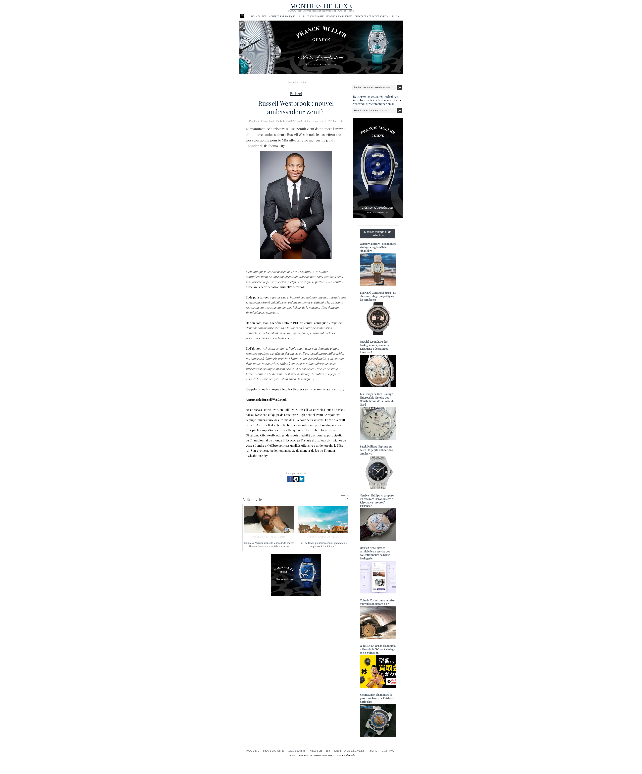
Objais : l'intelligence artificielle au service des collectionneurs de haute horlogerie (375, 553)
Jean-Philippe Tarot (264, 121)
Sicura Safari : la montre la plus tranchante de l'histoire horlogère (377, 698)
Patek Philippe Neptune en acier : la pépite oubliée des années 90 (376, 450)
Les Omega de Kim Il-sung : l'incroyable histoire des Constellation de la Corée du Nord (377, 399)
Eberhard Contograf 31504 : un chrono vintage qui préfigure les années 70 (378, 296)
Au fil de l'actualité (311, 16)
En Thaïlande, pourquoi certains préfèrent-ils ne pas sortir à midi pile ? (323, 544)
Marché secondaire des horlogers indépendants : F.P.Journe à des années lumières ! (375, 347)
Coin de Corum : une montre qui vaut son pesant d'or (377, 601)
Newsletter (320, 750)
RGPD (373, 750)
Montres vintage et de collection (377, 233)
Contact (389, 750)
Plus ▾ (395, 16)
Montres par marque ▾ (283, 16)
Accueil (292, 82)
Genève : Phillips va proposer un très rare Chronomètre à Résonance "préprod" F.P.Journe (377, 501)
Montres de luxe (321, 6)
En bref (303, 82)
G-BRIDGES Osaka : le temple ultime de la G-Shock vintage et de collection (378, 649)
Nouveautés (258, 16)
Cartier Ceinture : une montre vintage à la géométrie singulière (378, 247)
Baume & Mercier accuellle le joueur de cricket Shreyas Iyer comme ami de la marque (269, 544)
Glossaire (297, 750)
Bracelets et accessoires (371, 16)
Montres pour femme (339, 16)
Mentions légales (349, 750)
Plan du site (274, 750)
